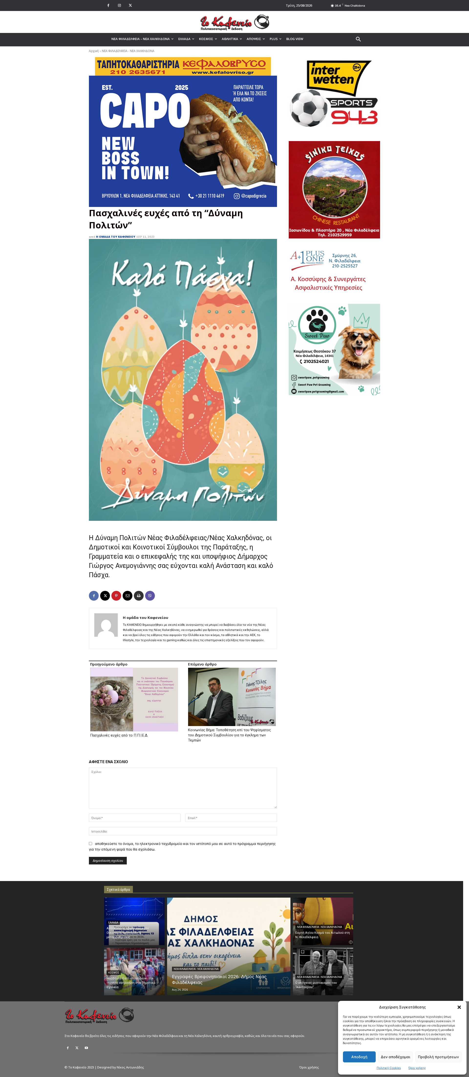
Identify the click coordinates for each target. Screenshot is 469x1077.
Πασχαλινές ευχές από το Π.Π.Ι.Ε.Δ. (119, 735)
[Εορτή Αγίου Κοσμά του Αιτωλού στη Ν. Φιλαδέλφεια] (323, 921)
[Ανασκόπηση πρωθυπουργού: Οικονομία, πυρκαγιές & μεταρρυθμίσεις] (134, 921)
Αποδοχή (359, 1057)
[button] (459, 1007)
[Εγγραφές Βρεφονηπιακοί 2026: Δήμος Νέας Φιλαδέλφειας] (228, 946)
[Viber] (150, 596)
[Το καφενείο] (234, 22)
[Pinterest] (116, 596)
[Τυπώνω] (139, 596)
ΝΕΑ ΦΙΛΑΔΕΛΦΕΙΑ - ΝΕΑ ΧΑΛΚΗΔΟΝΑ (128, 51)
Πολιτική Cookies (389, 1068)
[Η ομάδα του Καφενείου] (106, 628)
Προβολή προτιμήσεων (438, 1057)
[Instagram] (119, 5)
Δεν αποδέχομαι (395, 1057)
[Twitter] (77, 1048)
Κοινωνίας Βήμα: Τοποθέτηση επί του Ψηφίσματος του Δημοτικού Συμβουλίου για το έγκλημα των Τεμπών (229, 735)
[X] (130, 5)
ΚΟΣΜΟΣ (113, 972)
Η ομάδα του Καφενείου (115, 236)
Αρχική (94, 51)
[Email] (127, 596)
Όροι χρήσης (417, 1068)
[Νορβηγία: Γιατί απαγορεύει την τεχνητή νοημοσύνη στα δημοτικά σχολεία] (134, 971)
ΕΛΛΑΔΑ (113, 922)
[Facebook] (108, 5)
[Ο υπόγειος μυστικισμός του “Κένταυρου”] (323, 971)
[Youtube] (86, 1048)
